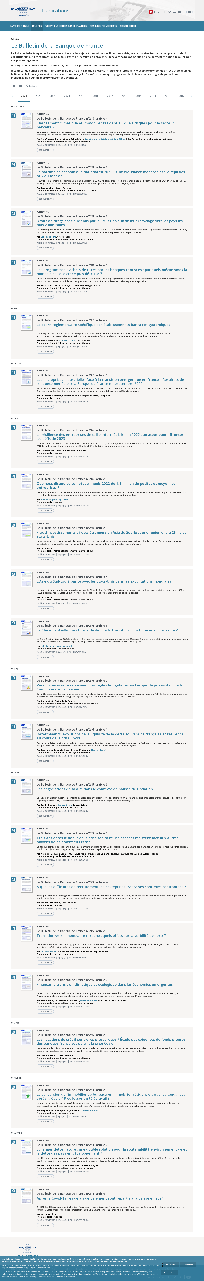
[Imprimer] (14, 86)
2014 (153, 96)
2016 (124, 96)
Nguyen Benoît (98, 750)
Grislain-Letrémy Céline (113, 139)
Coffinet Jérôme (67, 340)
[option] (25, 96)
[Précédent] (12, 96)
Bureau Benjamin (49, 499)
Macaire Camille (65, 646)
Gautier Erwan (64, 805)
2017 (110, 96)
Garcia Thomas (90, 1110)
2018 (95, 96)
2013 (167, 96)
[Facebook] (165, 12)
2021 (52, 96)
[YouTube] (179, 12)
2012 (182, 96)
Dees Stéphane (92, 139)
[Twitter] (169, 12)
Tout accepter (170, 1264)
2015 (139, 96)
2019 (81, 96)
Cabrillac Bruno (48, 237)
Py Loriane (64, 499)
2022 (38, 96)
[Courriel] (20, 86)
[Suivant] (191, 96)
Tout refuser (188, 1264)
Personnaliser (169, 1272)
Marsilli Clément (88, 1000)
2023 (24, 96)
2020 (67, 96)
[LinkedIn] (174, 12)
